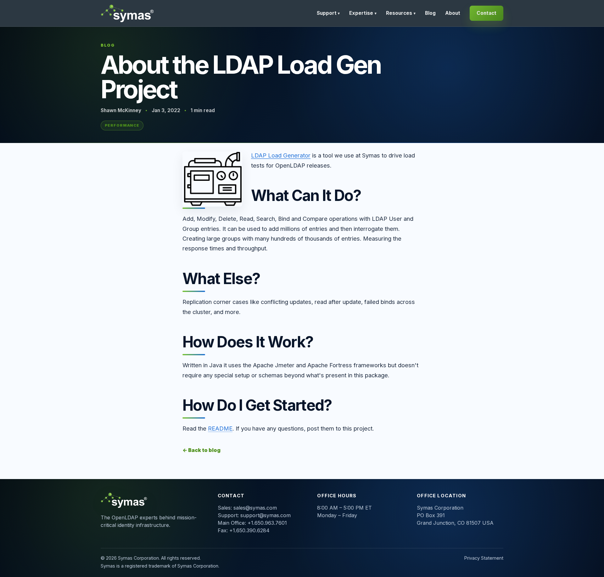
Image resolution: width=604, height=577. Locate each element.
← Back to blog (201, 450)
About (452, 13)
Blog (430, 13)
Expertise (363, 13)
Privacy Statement (483, 558)
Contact (486, 13)
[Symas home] (128, 13)
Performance (122, 125)
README (220, 428)
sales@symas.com (255, 508)
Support (328, 13)
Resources (401, 13)
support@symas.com (265, 515)
